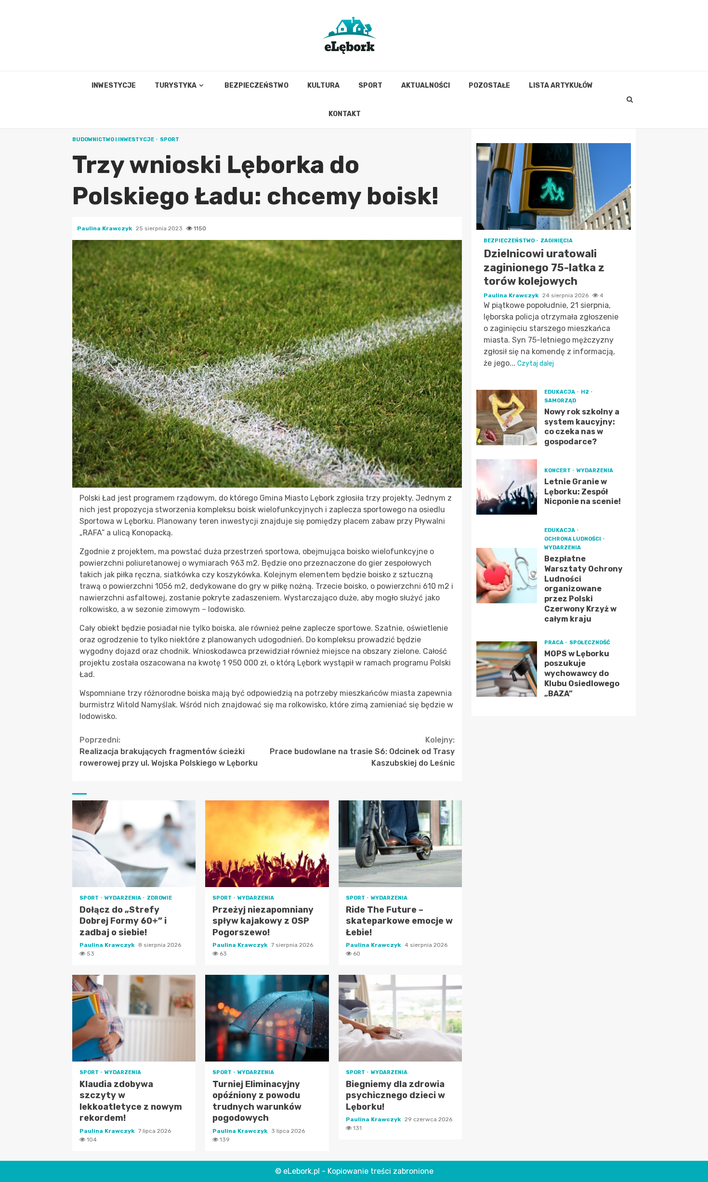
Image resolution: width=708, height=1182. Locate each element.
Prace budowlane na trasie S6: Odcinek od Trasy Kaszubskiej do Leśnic (362, 751)
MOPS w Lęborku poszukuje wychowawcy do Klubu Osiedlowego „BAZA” (506, 669)
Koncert (558, 470)
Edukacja (560, 392)
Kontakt (344, 114)
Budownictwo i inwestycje (113, 139)
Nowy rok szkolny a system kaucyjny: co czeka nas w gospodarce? (506, 417)
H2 (585, 392)
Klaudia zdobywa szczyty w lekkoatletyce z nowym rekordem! (134, 1018)
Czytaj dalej (535, 363)
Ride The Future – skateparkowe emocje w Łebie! (400, 843)
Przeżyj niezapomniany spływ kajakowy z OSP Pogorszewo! (266, 843)
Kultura (323, 85)
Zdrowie (159, 898)
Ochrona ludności (573, 539)
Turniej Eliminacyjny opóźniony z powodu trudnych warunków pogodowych (266, 1018)
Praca (554, 642)
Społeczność (589, 642)
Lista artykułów (561, 85)
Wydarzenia (123, 898)
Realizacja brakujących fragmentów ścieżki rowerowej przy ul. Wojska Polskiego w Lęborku (168, 751)
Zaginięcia (556, 240)
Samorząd (560, 400)
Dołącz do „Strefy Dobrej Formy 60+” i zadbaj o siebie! (134, 843)
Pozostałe (489, 85)
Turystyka (176, 85)
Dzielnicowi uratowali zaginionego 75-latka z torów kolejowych (553, 186)
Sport (370, 85)
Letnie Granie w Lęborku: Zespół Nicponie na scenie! (506, 487)
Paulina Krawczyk (105, 228)
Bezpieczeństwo (256, 85)
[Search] (630, 100)
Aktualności (425, 85)
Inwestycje (114, 85)
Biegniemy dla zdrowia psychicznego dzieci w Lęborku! (400, 1018)
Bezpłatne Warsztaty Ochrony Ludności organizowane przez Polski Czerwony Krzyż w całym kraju (506, 575)
